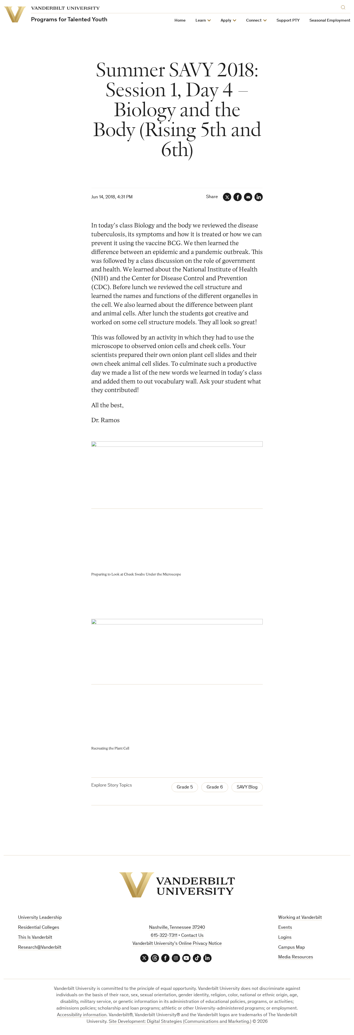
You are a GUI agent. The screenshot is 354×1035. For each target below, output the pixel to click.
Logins (284, 937)
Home (180, 21)
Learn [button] (201, 21)
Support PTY (288, 21)
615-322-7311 (164, 935)
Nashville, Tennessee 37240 (177, 927)
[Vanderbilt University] (177, 885)
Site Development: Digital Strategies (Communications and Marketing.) (180, 1022)
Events (285, 927)
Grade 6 (215, 787)
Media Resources (295, 957)
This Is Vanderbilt (35, 937)
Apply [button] (226, 21)
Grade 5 (185, 787)
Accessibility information (81, 1015)
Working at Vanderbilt (300, 917)
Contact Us (192, 935)
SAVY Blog (247, 787)
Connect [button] (254, 21)
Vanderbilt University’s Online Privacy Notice (177, 943)
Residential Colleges (38, 927)
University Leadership (40, 917)
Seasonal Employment (329, 21)
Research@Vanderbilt (39, 947)
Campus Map (291, 947)
